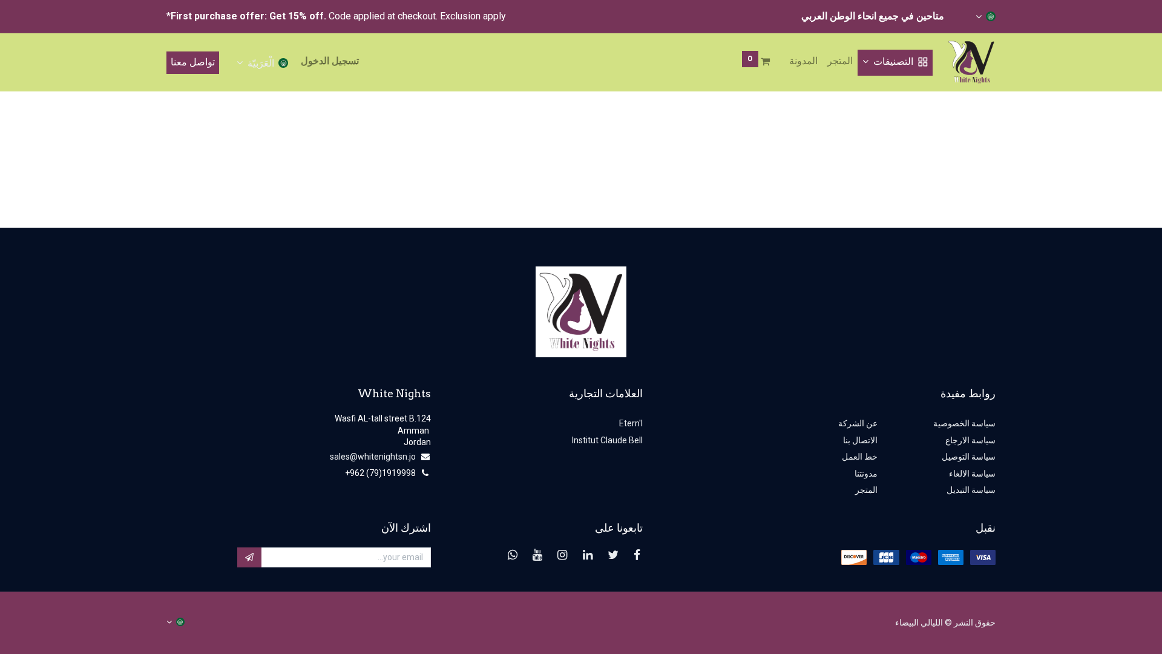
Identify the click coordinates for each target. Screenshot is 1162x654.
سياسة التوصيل (969, 456)
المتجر (866, 490)
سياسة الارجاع (970, 440)
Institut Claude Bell (606, 440)
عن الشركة (858, 423)
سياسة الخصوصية (964, 423)
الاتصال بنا (860, 440)
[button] (249, 557)
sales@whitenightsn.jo (373, 456)
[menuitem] (840, 61)
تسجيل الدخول (330, 61)
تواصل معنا (193, 62)
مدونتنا (866, 473)
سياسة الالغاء (972, 473)
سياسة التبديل (971, 490)
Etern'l (631, 423)
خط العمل (860, 456)
